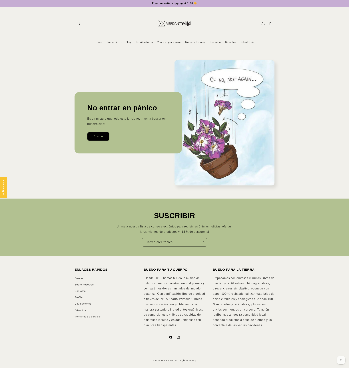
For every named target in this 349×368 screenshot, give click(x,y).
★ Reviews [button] (3, 187)
